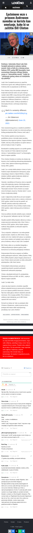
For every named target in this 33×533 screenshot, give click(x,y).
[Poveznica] (31, 3)
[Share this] (13, 531)
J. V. (9, 57)
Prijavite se (28, 368)
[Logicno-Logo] (18, 2)
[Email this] (10, 531)
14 (23, 57)
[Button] (5, 7)
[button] (3, 3)
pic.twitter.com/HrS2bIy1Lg (16, 113)
